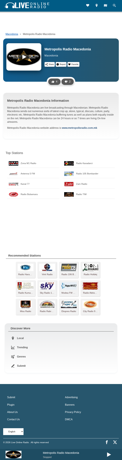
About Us (12, 412)
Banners (70, 404)
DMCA (69, 419)
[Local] (96, 5)
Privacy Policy (73, 412)
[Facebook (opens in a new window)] (107, 442)
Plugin (10, 404)
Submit (11, 397)
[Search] (114, 5)
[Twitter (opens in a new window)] (115, 442)
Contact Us (13, 419)
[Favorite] (87, 5)
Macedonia (12, 34)
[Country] (105, 5)
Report (63, 64)
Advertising (71, 397)
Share (51, 64)
